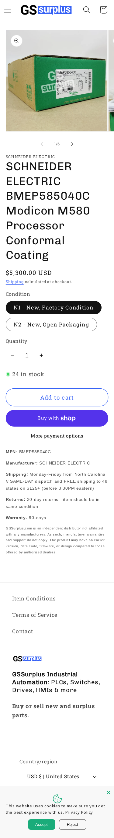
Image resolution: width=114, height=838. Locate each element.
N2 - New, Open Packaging (51, 324)
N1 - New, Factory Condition (54, 307)
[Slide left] (42, 144)
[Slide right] (72, 144)
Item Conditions (34, 598)
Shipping (15, 281)
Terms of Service (34, 614)
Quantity (16, 341)
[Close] (108, 792)
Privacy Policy (79, 812)
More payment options (57, 436)
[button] (86, 10)
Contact (22, 631)
